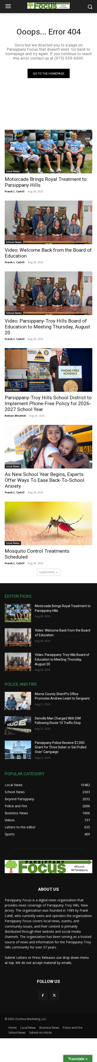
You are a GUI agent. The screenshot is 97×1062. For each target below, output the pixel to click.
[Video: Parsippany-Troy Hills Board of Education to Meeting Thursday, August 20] (48, 293)
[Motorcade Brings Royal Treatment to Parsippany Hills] (48, 151)
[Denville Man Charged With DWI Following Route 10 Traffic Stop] (18, 725)
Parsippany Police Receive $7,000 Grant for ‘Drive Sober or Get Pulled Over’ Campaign (60, 747)
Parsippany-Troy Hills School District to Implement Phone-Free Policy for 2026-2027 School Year (48, 403)
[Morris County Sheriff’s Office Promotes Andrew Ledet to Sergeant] (18, 701)
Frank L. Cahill (14, 191)
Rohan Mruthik (15, 415)
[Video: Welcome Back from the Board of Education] (48, 222)
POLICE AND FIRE (21, 684)
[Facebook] (42, 995)
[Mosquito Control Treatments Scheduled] (48, 523)
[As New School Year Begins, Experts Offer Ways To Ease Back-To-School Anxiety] (48, 446)
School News (14, 242)
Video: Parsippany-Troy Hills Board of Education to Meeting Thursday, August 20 (47, 326)
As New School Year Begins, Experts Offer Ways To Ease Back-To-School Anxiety (44, 480)
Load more (47, 572)
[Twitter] (54, 995)
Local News (13, 171)
